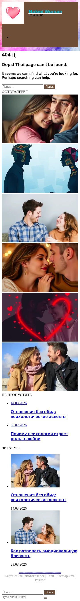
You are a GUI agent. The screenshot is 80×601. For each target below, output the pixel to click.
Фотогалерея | (36, 576)
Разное (40, 580)
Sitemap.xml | (66, 576)
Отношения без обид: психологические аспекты (38, 497)
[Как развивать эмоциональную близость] (40, 218)
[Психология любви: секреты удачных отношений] (40, 317)
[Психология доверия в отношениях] (40, 169)
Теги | (51, 576)
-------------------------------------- (40, 572)
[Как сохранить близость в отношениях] (40, 268)
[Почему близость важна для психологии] (40, 119)
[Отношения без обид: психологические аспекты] (40, 367)
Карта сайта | (15, 576)
